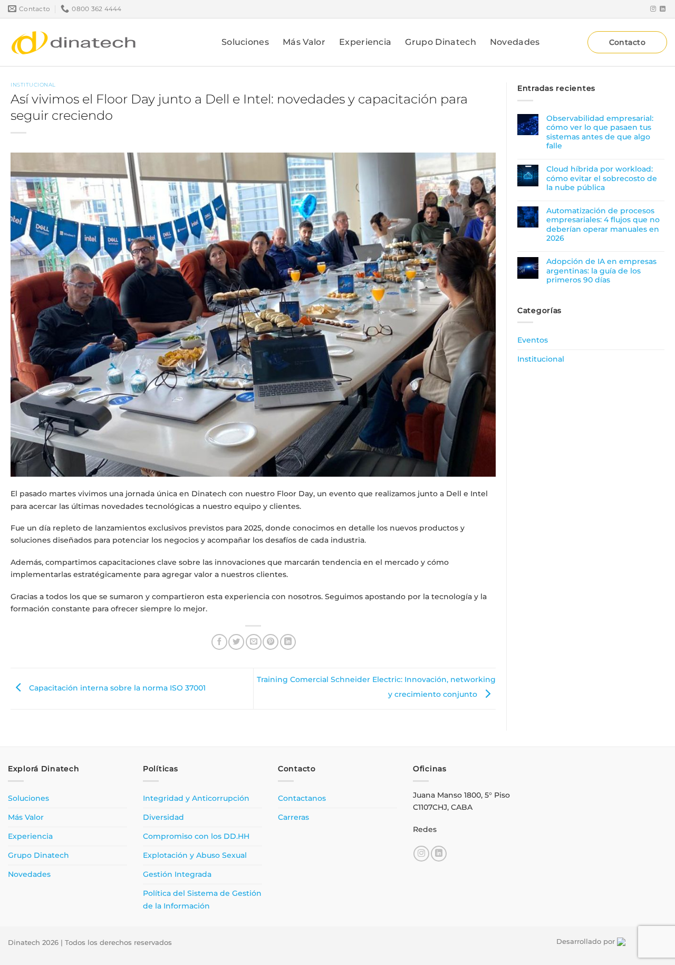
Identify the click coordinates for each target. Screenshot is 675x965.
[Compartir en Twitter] (236, 642)
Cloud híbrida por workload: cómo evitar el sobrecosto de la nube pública (601, 178)
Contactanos (302, 798)
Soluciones (245, 42)
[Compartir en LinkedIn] (288, 642)
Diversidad (163, 817)
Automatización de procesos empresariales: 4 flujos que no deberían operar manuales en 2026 (603, 224)
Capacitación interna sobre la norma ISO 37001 (116, 688)
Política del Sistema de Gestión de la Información (202, 899)
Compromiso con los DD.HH (196, 836)
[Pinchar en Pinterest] (270, 642)
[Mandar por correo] (254, 642)
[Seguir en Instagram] (653, 9)
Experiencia (365, 42)
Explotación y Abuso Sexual (195, 855)
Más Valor (304, 42)
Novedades (515, 42)
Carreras (293, 817)
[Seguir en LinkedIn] (663, 9)
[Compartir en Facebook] (219, 642)
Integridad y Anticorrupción (196, 798)
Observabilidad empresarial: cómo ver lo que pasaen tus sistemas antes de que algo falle (599, 132)
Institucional (33, 84)
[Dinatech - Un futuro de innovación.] (74, 42)
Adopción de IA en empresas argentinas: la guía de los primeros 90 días (601, 271)
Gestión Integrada (177, 874)
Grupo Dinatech (440, 42)
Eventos (532, 339)
